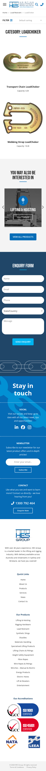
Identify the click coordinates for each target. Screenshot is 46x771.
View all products (23, 236)
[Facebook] (23, 427)
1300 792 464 (25, 503)
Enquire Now (23, 510)
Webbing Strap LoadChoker (23, 141)
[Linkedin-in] (16, 427)
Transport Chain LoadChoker (23, 86)
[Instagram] (29, 427)
